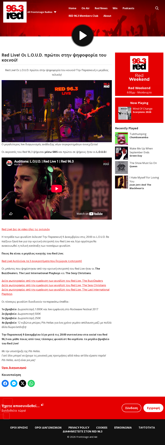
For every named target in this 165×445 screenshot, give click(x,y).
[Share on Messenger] (13, 383)
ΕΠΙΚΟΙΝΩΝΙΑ (123, 427)
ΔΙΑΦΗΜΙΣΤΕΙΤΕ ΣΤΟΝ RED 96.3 (82, 431)
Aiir (95, 436)
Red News (101, 8)
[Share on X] (22, 383)
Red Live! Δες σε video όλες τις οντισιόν (26, 229)
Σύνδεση (131, 408)
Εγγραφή (153, 408)
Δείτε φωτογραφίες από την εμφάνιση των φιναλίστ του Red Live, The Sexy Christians (54, 285)
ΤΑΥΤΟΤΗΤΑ (147, 427)
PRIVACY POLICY (78, 427)
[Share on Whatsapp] (31, 383)
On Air (86, 8)
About (107, 16)
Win (115, 8)
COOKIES (101, 427)
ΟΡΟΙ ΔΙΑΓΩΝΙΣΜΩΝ (48, 427)
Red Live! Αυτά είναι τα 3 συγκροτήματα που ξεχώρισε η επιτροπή (42, 261)
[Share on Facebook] (5, 383)
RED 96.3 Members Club (83, 16)
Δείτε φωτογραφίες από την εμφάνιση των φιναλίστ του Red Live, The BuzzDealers (52, 280)
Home (72, 8)
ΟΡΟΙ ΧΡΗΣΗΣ (19, 427)
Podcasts (128, 8)
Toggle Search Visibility (157, 8)
